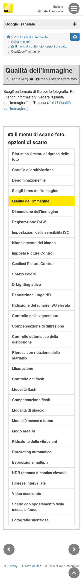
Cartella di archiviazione (33, 169)
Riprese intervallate (29, 483)
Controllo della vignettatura (35, 315)
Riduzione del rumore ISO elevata (41, 305)
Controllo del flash (28, 378)
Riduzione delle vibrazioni (34, 441)
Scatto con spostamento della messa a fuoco (38, 506)
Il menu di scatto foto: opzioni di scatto (39, 46)
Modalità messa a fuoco (32, 420)
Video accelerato (26, 493)
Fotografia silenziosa (30, 520)
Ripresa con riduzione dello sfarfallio (36, 355)
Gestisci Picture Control (32, 263)
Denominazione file (29, 180)
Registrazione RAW (29, 221)
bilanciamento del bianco (34, 242)
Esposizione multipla (30, 462)
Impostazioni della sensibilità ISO (40, 232)
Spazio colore (24, 274)
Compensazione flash (31, 399)
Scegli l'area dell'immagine (35, 190)
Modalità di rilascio (28, 410)
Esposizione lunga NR (31, 294)
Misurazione (22, 368)
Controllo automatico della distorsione (35, 339)
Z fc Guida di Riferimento (31, 37)
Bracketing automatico (32, 451)
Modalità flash (24, 389)
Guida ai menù (20, 41)
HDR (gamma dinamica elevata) (39, 472)
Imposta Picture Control (32, 253)
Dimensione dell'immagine (35, 211)
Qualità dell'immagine (30, 201)
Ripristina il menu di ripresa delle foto (40, 156)
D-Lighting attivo (26, 284)
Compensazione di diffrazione (38, 326)
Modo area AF (24, 431)
